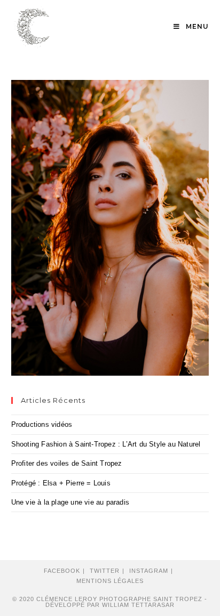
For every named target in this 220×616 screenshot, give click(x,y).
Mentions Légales (110, 581)
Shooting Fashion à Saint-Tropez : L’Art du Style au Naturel (106, 444)
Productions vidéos (42, 424)
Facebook (62, 571)
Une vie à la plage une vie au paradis (70, 502)
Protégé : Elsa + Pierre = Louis (61, 483)
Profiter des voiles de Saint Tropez (66, 463)
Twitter (105, 571)
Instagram (148, 571)
